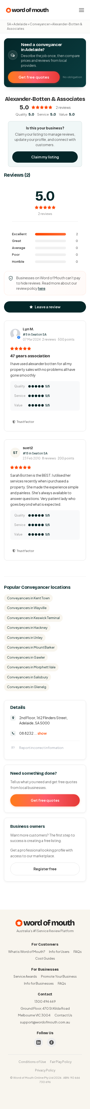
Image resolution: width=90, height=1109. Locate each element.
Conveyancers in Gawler (26, 657)
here (41, 288)
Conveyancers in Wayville (26, 608)
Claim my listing (45, 157)
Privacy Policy (45, 1070)
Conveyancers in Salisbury (27, 677)
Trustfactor (25, 422)
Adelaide (20, 24)
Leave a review (47, 307)
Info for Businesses (39, 983)
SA (9, 24)
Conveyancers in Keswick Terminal (33, 618)
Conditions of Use (32, 1062)
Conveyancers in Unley (24, 638)
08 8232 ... (33, 733)
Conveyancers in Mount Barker (30, 647)
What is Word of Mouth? (26, 952)
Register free (45, 869)
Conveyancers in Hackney (27, 628)
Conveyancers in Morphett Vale (31, 667)
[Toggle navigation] (81, 10)
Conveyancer (40, 24)
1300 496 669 (45, 1001)
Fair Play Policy (61, 1062)
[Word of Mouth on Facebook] (51, 1042)
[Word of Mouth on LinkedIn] (38, 1042)
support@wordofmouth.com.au (45, 1022)
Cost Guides (45, 958)
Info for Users (59, 952)
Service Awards (25, 976)
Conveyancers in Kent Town (28, 598)
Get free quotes (33, 77)
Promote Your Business (59, 976)
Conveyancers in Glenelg (26, 687)
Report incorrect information (41, 748)
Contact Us (63, 1015)
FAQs (78, 952)
